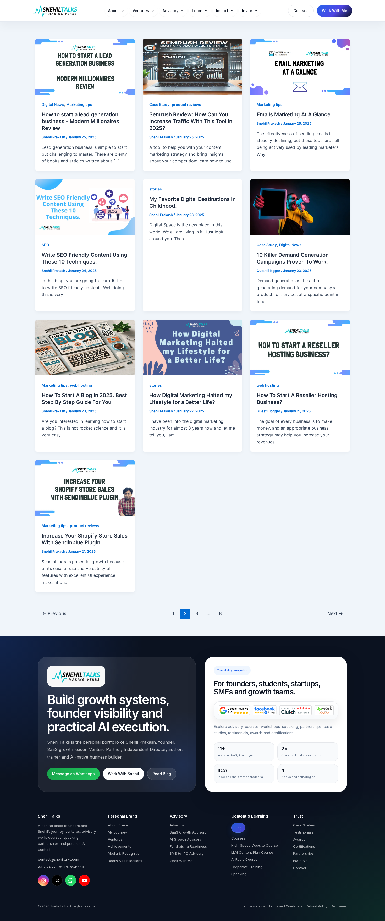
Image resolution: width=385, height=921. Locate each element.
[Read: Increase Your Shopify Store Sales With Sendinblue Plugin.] (85, 487)
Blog (238, 828)
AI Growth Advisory (185, 839)
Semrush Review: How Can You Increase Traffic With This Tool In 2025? (190, 121)
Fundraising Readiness (188, 846)
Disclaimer (339, 906)
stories (155, 189)
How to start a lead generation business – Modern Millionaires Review (80, 121)
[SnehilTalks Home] (55, 10)
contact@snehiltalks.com (58, 859)
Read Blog (161, 773)
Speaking (238, 874)
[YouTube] (84, 880)
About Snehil (118, 825)
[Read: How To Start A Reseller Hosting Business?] (300, 347)
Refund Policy (316, 906)
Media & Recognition (125, 853)
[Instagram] (43, 880)
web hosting (81, 385)
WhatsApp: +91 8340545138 (61, 867)
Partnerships (303, 853)
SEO (45, 245)
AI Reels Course (244, 859)
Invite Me (300, 861)
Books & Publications (125, 861)
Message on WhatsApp (73, 773)
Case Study (159, 104)
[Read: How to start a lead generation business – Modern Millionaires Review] (85, 66)
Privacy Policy (254, 906)
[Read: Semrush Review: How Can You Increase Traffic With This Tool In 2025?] (192, 66)
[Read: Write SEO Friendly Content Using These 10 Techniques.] (85, 206)
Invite (247, 10)
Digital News (53, 104)
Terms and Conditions (285, 906)
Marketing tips (79, 104)
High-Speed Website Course (254, 845)
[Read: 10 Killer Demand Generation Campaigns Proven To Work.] (300, 206)
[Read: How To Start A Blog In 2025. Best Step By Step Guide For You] (85, 347)
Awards (299, 839)
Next (335, 613)
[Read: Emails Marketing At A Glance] (300, 66)
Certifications (304, 846)
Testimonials (303, 832)
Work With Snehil (123, 773)
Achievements (119, 846)
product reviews (186, 104)
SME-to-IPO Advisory (187, 853)
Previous (54, 613)
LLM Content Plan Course (252, 852)
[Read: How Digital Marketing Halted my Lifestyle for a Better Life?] (192, 347)
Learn (197, 10)
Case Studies (304, 825)
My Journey (117, 832)
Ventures (141, 10)
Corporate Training (246, 867)
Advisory (170, 10)
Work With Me (334, 10)
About (113, 10)
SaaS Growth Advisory (188, 832)
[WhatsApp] (70, 880)
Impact (222, 10)
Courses (301, 10)
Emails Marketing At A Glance (294, 114)
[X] (57, 880)
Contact (299, 868)
